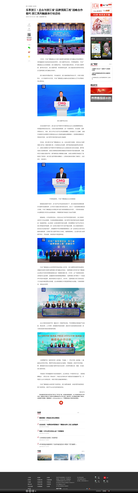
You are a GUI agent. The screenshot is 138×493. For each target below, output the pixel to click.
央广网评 (94, 64)
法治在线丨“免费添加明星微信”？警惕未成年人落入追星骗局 (58, 424)
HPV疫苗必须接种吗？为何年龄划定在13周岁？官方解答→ (58, 444)
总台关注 (34, 6)
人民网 (29, 477)
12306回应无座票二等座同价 (48, 438)
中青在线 (49, 482)
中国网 (29, 482)
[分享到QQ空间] (29, 56)
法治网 (48, 486)
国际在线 (30, 484)
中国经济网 (39, 482)
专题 (39, 451)
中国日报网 (30, 486)
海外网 (29, 488)
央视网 (38, 477)
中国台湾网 (39, 484)
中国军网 (49, 484)
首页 (27, 6)
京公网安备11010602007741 (69, 482)
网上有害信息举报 (80, 477)
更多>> (83, 451)
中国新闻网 (49, 479)
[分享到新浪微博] (29, 52)
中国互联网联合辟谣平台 (81, 479)
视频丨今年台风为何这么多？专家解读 (51, 431)
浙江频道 (30, 6)
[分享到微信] (29, 47)
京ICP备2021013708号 (60, 482)
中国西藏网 (39, 486)
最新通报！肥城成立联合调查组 (49, 418)
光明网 (48, 477)
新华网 (29, 479)
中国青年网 (39, 479)
